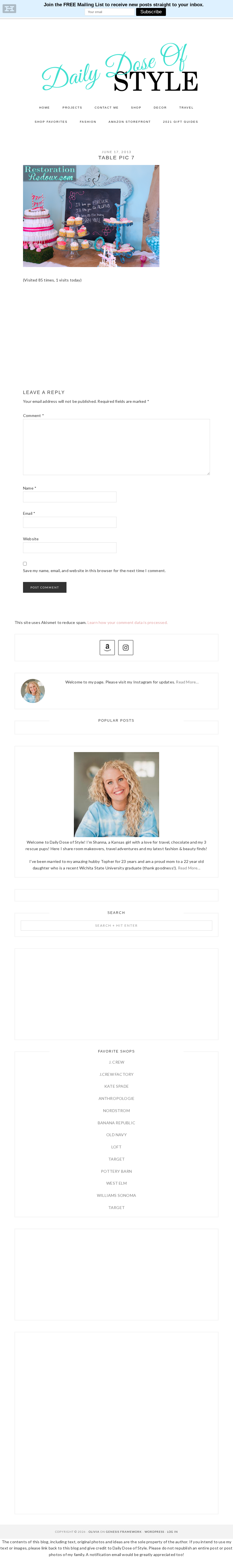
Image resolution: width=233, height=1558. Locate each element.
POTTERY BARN (116, 1171)
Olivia (94, 1531)
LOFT (116, 1146)
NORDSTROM (116, 1110)
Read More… (187, 681)
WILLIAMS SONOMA (116, 1195)
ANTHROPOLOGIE (117, 1098)
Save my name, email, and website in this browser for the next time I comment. (94, 570)
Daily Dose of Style (116, 66)
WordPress (154, 1531)
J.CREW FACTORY (116, 1074)
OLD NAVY (116, 1134)
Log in (172, 1531)
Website (31, 538)
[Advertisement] (116, 341)
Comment (33, 415)
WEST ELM (116, 1183)
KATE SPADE (116, 1086)
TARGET (116, 1159)
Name (29, 488)
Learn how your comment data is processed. (128, 622)
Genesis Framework (124, 1531)
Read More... (189, 867)
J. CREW (116, 1062)
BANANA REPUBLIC (116, 1122)
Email (29, 513)
